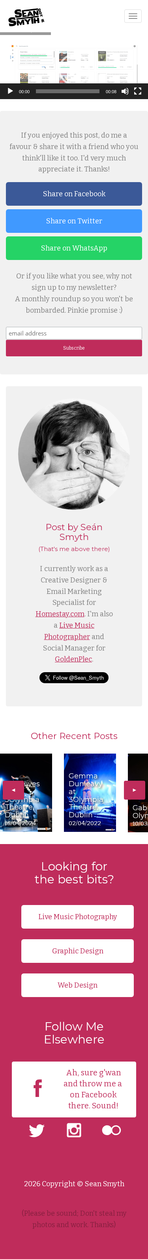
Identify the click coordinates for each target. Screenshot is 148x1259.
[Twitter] (36, 1131)
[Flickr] (111, 1131)
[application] (74, 69)
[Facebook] (38, 1098)
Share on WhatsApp (74, 248)
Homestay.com (60, 614)
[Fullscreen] (138, 91)
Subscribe (74, 348)
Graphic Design (77, 951)
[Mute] (125, 91)
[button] (74, 69)
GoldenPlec (73, 659)
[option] (26, 793)
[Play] (10, 91)
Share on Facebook (74, 194)
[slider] (67, 91)
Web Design (77, 985)
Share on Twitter (74, 221)
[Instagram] (74, 1131)
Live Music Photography (77, 916)
